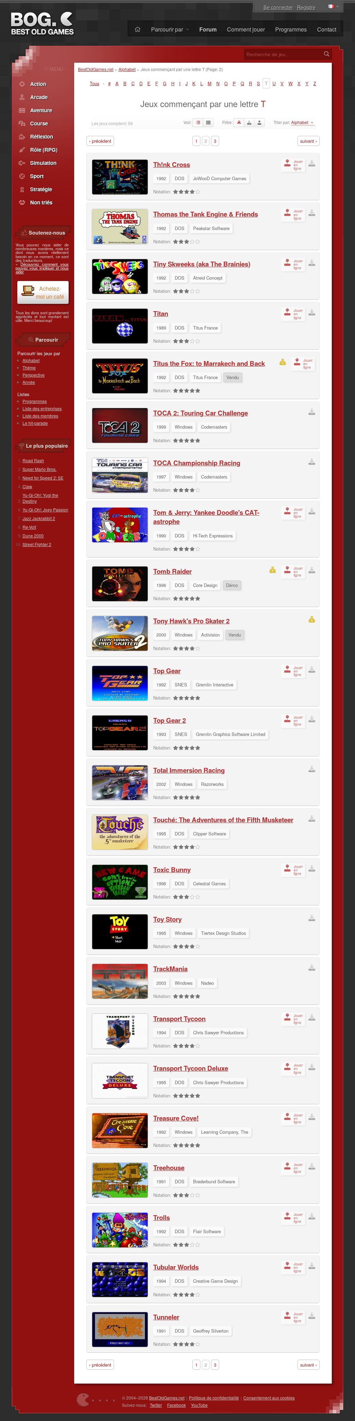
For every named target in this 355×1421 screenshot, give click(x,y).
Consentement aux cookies (269, 1398)
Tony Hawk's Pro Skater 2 (191, 620)
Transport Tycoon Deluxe (190, 1068)
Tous (94, 83)
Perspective (34, 375)
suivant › (308, 141)
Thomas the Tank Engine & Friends (205, 214)
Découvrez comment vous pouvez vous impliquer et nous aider (42, 267)
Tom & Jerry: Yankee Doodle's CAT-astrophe (206, 517)
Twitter (156, 1405)
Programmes (291, 29)
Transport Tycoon (179, 1018)
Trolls (161, 1217)
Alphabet (127, 69)
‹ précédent (100, 141)
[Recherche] (326, 54)
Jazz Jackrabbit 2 (39, 518)
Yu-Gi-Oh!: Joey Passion (45, 509)
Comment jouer (246, 29)
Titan (160, 313)
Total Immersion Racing (189, 770)
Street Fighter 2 (37, 544)
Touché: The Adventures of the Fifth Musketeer (223, 819)
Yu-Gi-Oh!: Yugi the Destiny (40, 498)
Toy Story (167, 919)
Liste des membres (40, 416)
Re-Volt (29, 527)
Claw (27, 486)
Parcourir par (167, 29)
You (199, 1405)
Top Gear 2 (169, 720)
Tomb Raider (172, 571)
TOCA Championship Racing (196, 462)
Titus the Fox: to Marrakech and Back (209, 363)
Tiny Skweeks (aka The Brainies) (201, 264)
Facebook (176, 1405)
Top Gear (167, 670)
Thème (29, 367)
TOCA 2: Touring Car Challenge (200, 413)
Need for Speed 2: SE (43, 478)
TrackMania (170, 968)
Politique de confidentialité (214, 1398)
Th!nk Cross (171, 164)
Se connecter (278, 7)
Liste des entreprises (42, 408)
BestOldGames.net (95, 69)
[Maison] (138, 29)
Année (29, 382)
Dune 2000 (33, 535)
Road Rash (33, 460)
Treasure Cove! (176, 1118)
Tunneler (166, 1317)
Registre (306, 7)
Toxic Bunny (172, 869)
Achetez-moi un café (50, 292)
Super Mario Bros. (40, 469)
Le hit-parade (35, 423)
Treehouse (168, 1167)
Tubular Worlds (176, 1267)
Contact (326, 29)
